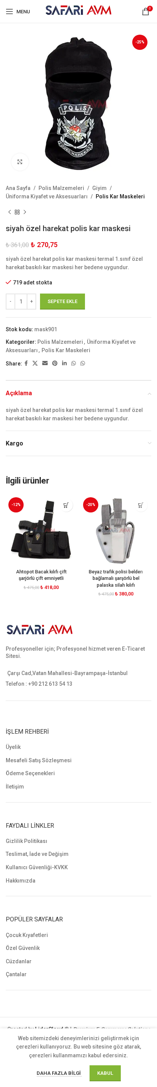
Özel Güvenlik (23, 948)
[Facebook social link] (26, 363)
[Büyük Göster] (20, 162)
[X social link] (35, 363)
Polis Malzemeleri (61, 188)
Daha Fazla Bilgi (59, 1073)
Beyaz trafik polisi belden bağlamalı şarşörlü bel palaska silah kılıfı (116, 578)
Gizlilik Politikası (26, 841)
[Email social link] (45, 363)
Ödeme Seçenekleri (30, 773)
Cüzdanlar (19, 961)
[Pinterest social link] (55, 363)
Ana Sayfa (18, 188)
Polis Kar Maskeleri (120, 196)
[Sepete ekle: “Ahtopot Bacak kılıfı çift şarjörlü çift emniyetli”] (66, 505)
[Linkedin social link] (64, 363)
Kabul (105, 1073)
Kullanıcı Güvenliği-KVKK (37, 867)
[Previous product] (9, 212)
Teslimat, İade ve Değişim (37, 854)
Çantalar (16, 974)
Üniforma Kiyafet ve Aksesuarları (47, 196)
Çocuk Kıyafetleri (27, 935)
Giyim (99, 188)
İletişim (15, 787)
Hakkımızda (20, 881)
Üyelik (13, 747)
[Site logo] (79, 11)
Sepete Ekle (62, 301)
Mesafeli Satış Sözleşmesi (39, 760)
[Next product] (25, 212)
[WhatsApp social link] (73, 363)
